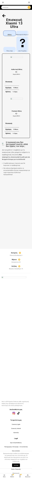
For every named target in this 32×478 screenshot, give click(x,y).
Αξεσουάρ (16, 432)
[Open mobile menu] (2, 2)
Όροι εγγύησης (16, 451)
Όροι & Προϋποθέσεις (16, 442)
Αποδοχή (16, 465)
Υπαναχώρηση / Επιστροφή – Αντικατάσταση (16, 446)
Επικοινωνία (16, 473)
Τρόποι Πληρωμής (16, 469)
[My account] (29, 2)
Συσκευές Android (16, 428)
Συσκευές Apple (16, 424)
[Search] (29, 7)
